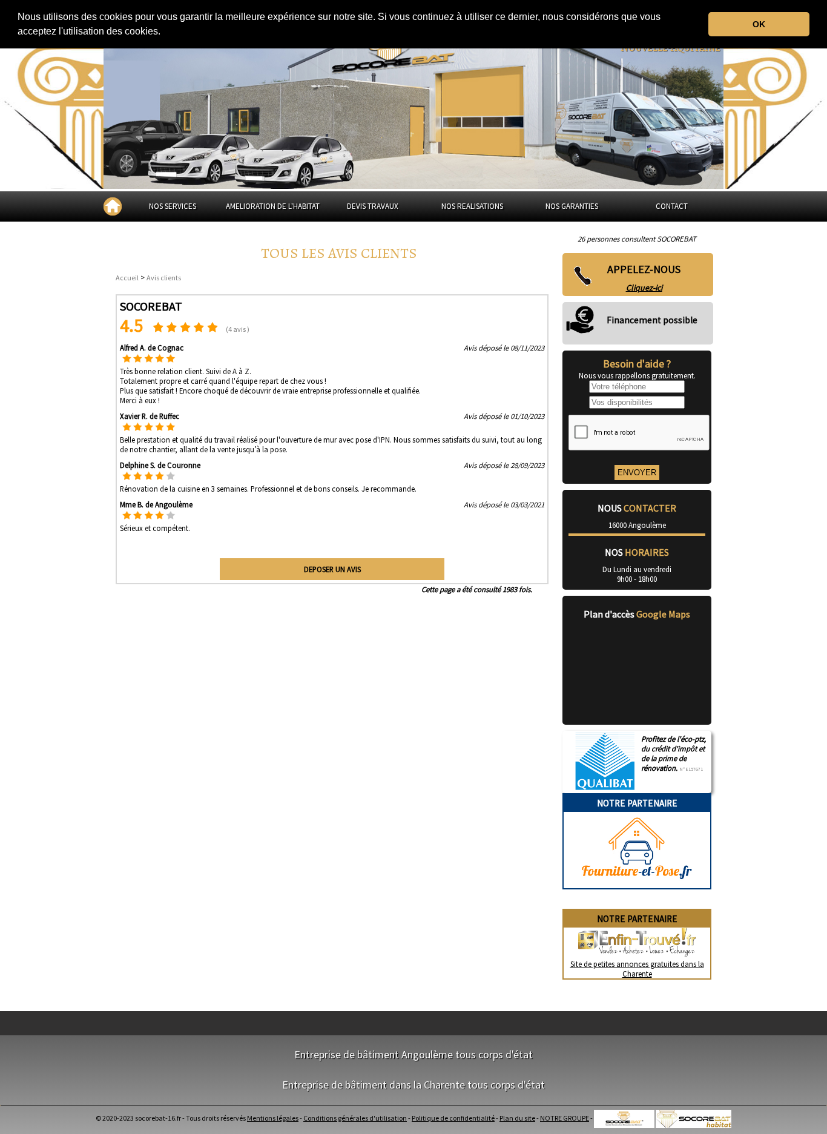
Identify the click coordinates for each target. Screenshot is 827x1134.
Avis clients (164, 277)
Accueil (127, 277)
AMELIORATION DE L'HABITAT (273, 206)
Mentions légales (272, 1117)
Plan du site (517, 1117)
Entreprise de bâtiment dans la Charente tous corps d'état (413, 1085)
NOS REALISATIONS (472, 206)
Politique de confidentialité (453, 1117)
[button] (164, 33)
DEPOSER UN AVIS (332, 569)
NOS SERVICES (172, 206)
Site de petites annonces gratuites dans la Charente (637, 968)
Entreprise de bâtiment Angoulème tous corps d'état (413, 1054)
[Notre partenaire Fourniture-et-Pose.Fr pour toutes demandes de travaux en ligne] (637, 883)
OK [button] (759, 24)
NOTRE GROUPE (564, 1117)
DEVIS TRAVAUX (372, 206)
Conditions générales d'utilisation (355, 1117)
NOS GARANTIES (571, 206)
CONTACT (672, 206)
